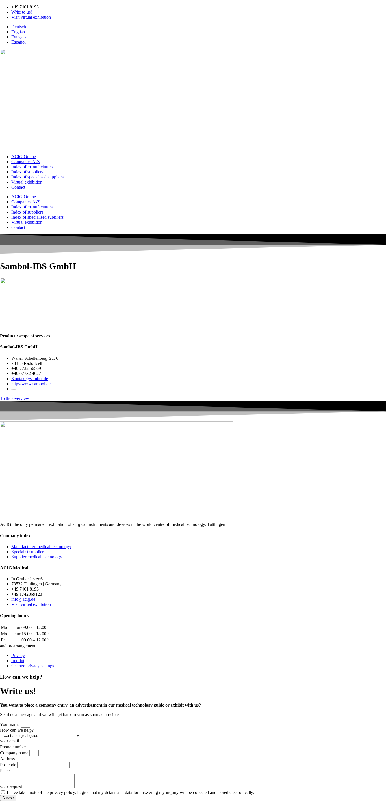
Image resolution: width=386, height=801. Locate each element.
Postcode (8, 764)
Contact (18, 187)
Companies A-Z (25, 161)
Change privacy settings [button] (32, 665)
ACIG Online (23, 156)
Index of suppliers (27, 171)
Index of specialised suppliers (37, 177)
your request (11, 786)
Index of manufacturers (32, 166)
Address (8, 758)
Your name (10, 724)
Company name (14, 752)
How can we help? (17, 730)
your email (10, 740)
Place (5, 770)
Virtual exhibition (26, 182)
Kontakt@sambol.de (29, 378)
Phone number (13, 746)
